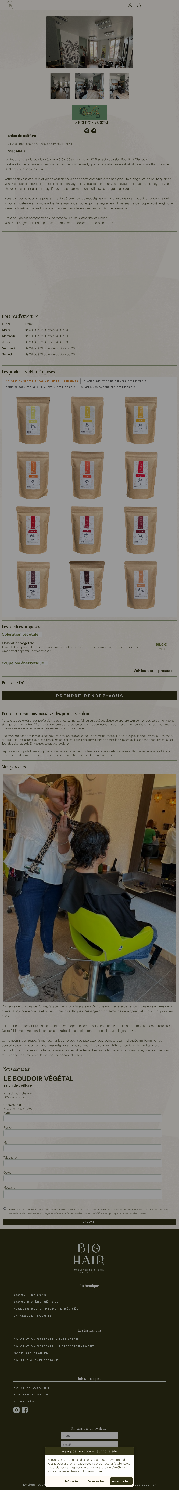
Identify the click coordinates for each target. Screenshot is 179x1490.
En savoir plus (92, 1471)
